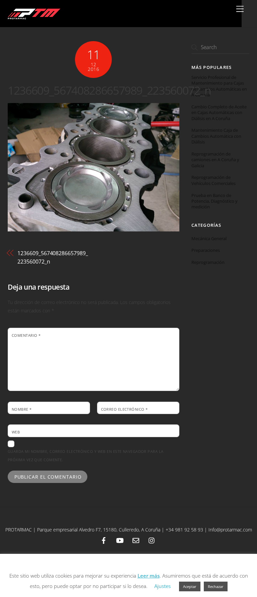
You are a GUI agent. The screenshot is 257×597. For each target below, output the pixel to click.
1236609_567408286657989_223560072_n (109, 90)
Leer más (149, 575)
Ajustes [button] (162, 586)
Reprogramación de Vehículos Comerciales (213, 180)
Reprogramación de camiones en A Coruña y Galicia (215, 160)
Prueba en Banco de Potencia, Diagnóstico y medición (214, 201)
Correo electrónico (124, 409)
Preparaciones (205, 250)
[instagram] (152, 539)
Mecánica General (209, 238)
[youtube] (119, 539)
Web (16, 431)
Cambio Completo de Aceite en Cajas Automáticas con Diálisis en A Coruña (219, 112)
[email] (136, 539)
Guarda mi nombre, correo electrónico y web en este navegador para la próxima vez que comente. (85, 455)
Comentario (26, 335)
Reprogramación (208, 262)
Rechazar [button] (216, 586)
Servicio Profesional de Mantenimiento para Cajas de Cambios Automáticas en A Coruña (219, 86)
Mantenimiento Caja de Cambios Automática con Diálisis (216, 136)
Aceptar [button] (189, 586)
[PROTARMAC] (33, 18)
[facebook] (103, 539)
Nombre (22, 409)
